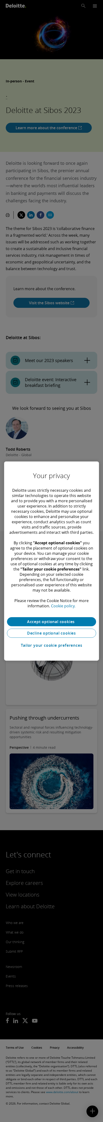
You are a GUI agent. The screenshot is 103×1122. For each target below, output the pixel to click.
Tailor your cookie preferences (51, 645)
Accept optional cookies (51, 621)
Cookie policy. (63, 606)
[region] (51, 561)
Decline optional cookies (51, 633)
